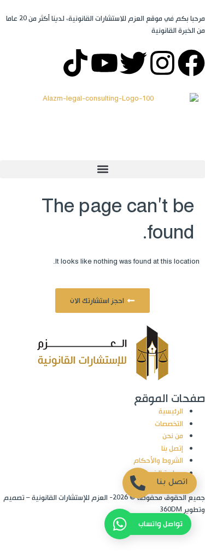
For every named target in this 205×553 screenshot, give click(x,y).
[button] (102, 169)
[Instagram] (162, 63)
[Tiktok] (75, 63)
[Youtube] (104, 63)
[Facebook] (191, 63)
